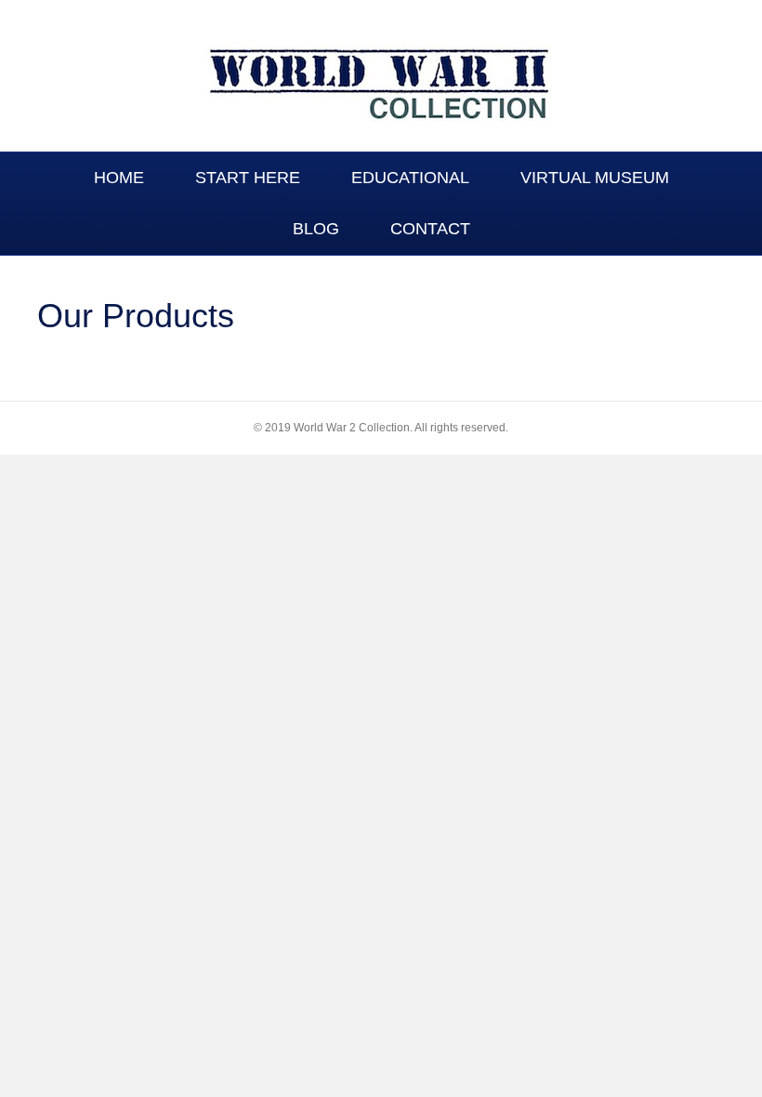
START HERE (247, 177)
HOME (119, 177)
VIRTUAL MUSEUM (594, 177)
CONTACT (430, 228)
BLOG (316, 228)
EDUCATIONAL (410, 177)
